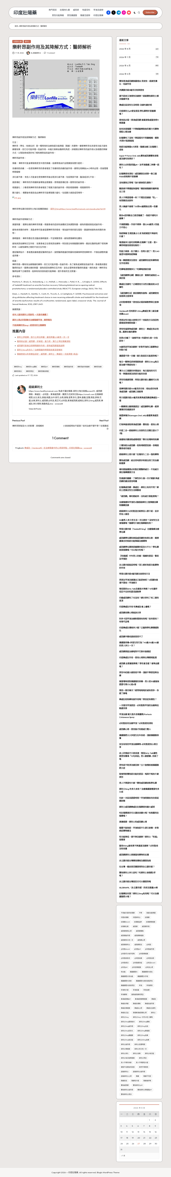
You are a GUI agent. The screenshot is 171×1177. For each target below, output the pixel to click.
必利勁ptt (137, 949)
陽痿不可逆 (147, 1076)
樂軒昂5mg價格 (31, 367)
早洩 (140, 985)
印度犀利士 (137, 917)
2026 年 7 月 (125, 57)
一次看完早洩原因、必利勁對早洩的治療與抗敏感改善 (139, 707)
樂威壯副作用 (149, 1003)
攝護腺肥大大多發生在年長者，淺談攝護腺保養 (139, 736)
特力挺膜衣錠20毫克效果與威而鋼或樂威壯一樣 (139, 399)
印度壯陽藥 (25, 12)
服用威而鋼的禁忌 (137, 994)
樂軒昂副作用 (68, 367)
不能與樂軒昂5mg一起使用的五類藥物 (29, 325)
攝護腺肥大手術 (142, 976)
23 (156, 1138)
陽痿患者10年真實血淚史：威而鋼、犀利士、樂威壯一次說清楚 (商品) (47, 354)
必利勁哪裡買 (143, 953)
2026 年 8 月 (125, 49)
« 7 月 (123, 1156)
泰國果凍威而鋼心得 (140, 1012)
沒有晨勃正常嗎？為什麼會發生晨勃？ (136, 182)
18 (127, 1138)
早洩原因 (149, 985)
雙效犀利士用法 (126, 1094)
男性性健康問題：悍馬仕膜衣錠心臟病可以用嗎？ (139, 381)
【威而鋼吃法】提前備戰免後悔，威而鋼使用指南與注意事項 (139, 294)
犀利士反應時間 (139, 1044)
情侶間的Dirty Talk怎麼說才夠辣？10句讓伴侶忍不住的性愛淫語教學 (138, 590)
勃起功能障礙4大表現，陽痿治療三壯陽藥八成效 (138, 148)
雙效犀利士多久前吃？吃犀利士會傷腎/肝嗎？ (137, 874)
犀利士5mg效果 (142, 1035)
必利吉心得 (149, 967)
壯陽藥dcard (125, 922)
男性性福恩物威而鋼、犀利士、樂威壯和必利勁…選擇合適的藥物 (139, 330)
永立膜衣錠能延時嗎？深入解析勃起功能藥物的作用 (139, 566)
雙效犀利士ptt (137, 1085)
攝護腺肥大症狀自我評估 (144, 981)
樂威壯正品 (125, 1012)
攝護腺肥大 (133, 972)
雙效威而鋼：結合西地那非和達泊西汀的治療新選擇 (139, 462)
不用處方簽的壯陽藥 (128, 913)
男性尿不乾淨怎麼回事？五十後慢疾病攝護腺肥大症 (139, 766)
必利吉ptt (124, 967)
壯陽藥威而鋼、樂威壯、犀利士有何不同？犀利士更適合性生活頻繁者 (139, 488)
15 (150, 1132)
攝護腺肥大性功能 (127, 976)
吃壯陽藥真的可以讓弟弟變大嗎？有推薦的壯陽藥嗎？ (139, 814)
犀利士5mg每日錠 (127, 1040)
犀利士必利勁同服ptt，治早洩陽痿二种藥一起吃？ (139, 166)
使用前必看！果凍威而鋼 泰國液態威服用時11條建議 (139, 121)
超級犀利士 (36, 387)
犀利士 (27, 41)
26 (133, 1143)
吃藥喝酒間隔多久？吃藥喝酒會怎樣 (135, 269)
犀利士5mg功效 (142, 1026)
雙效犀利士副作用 (127, 1090)
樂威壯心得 (138, 1008)
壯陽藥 (147, 917)
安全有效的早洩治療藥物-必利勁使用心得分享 (138, 745)
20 (138, 1138)
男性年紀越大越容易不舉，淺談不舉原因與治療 (139, 674)
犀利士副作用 (125, 1044)
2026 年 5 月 (124, 74)
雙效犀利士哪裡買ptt (144, 1090)
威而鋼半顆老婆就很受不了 (131, 636)
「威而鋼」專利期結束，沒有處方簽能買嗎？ (139, 496)
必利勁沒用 (150, 958)
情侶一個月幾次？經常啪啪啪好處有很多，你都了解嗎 (139, 692)
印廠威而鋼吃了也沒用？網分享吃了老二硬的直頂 (139, 599)
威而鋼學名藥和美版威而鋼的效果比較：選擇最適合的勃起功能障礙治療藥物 (139, 539)
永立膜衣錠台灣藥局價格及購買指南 (135, 860)
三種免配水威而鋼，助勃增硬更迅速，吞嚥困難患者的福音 (139, 447)
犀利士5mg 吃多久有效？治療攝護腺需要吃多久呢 (139, 790)
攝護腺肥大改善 (126, 981)
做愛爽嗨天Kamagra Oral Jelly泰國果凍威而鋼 (138, 417)
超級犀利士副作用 (139, 1071)
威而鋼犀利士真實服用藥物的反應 (134, 854)
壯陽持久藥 (17, 41)
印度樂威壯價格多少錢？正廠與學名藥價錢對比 (139, 629)
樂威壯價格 (137, 1003)
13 (138, 1132)
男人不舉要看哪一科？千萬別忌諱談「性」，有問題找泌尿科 (138, 199)
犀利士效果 (137, 1053)
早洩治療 (146, 990)
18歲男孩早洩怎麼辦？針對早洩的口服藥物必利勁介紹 (139, 348)
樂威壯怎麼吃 (151, 1008)
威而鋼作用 (145, 926)
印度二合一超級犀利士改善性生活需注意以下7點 (139, 432)
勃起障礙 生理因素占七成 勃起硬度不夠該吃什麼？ (138, 235)
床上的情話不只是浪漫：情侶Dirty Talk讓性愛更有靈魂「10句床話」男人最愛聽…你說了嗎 (138, 756)
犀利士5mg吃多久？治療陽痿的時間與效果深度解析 (39, 350)
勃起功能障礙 (151, 913)
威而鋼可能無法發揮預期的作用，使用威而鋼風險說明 (40, 345)
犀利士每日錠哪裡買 (128, 1058)
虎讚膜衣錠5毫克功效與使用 (131, 90)
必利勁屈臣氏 (125, 958)
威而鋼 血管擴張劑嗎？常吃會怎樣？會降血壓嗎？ (139, 665)
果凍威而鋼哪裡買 (141, 999)
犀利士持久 (125, 1053)
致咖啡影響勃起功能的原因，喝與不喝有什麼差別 (139, 775)
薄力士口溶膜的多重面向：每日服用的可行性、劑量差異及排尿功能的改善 (138, 372)
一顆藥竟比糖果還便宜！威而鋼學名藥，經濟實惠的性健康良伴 (139, 408)
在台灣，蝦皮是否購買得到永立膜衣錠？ (137, 866)
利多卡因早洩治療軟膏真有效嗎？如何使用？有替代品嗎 (139, 620)
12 (133, 1132)
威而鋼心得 (141, 940)
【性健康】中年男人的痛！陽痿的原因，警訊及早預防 (139, 557)
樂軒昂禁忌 (30, 371)
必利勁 (148, 944)
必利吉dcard (150, 963)
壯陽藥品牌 (138, 922)
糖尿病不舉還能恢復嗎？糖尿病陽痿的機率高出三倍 (139, 190)
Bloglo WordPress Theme (108, 1172)
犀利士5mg (125, 1017)
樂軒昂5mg (18, 367)
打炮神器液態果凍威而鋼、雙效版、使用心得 (139, 424)
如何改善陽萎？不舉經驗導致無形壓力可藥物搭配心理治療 (139, 130)
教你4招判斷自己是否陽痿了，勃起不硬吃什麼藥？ (138, 217)
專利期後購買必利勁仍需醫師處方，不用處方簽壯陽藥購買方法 (139, 471)
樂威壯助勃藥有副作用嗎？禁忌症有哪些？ (138, 699)
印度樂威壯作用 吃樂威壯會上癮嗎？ (135, 606)
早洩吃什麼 (125, 990)
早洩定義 (136, 990)
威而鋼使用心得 (126, 931)
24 (122, 1143)
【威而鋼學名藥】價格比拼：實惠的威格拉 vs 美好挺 (139, 276)
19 (133, 1138)
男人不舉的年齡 (126, 1062)
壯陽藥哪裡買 (150, 922)
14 (144, 1132)
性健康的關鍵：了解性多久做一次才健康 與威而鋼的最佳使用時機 (139, 479)
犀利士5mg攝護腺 (127, 1035)
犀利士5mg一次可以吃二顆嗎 (143, 1017)
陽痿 (137, 1076)
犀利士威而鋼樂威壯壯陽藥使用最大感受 (137, 807)
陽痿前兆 (124, 1081)
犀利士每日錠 (149, 1053)
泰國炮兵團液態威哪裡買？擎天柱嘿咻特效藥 (139, 439)
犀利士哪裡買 (125, 1049)
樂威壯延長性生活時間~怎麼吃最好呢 (135, 105)
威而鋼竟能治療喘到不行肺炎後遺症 (135, 651)
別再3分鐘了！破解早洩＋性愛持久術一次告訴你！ (138, 339)
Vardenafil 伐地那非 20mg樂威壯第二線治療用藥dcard (138, 312)
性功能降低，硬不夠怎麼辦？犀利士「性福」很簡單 (139, 838)
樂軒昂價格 (56, 367)
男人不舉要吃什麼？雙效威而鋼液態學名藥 (138, 783)
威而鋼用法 (138, 944)
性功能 (123, 972)
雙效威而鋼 (125, 1085)
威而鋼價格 (140, 931)
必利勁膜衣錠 (137, 963)
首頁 (16, 26)
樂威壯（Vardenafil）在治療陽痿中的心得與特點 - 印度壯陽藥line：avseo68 (58, 448)
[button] (150, 12)
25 (127, 1143)
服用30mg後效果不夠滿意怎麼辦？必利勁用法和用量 (138, 847)
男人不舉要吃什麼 (142, 1062)
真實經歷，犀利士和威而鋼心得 (133, 821)
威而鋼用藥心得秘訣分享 (130, 612)
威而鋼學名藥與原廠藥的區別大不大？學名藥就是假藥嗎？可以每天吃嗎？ (139, 548)
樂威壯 (153, 999)
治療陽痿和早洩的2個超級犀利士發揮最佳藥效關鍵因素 (138, 503)
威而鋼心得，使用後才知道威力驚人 (135, 729)
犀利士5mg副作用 (127, 1026)
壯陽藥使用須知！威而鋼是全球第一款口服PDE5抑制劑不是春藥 (138, 175)
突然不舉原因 (143, 1067)
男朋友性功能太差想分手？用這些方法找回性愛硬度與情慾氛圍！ (139, 321)
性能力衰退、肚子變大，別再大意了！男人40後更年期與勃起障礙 (139, 252)
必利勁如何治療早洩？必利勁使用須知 (136, 723)
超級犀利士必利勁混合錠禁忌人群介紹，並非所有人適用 (139, 512)
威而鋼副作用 (125, 935)
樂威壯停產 (125, 1003)
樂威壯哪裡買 (125, 1008)
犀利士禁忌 (143, 1058)
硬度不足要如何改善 (128, 1067)
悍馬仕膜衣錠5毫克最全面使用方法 (134, 574)
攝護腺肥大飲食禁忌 (128, 985)
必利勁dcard (125, 949)
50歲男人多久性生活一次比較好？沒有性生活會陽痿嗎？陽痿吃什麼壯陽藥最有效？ (139, 521)
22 (150, 1138)
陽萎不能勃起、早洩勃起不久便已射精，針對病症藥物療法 (139, 829)
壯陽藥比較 (125, 926)
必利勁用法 (125, 963)
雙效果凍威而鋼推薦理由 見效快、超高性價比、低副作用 (138, 82)
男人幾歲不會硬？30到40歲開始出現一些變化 (138, 208)
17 (121, 1138)
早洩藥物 (124, 994)
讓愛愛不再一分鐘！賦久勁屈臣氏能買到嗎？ (139, 356)
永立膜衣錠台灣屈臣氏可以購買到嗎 (135, 881)
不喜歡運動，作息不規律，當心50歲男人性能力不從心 (139, 226)
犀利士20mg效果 (143, 1040)
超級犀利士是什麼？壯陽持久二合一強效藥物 (139, 454)
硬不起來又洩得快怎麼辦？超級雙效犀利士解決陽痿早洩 (139, 97)
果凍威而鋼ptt (126, 999)
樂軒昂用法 (18, 371)
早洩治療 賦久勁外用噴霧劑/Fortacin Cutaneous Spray (135, 715)
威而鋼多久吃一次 (127, 940)
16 (156, 1132)
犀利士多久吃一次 (140, 1049)
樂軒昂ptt (44, 367)
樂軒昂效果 (98, 367)
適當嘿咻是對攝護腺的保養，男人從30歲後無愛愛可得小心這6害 (139, 683)
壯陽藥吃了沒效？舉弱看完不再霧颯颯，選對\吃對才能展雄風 (139, 139)
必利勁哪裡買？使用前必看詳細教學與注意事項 (139, 303)
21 (144, 1138)
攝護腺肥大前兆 (147, 972)
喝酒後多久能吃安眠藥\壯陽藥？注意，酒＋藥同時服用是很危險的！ (138, 243)
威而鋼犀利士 (125, 944)
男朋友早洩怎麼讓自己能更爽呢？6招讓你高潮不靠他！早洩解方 (138, 581)
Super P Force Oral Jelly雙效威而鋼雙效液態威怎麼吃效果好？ (139, 157)
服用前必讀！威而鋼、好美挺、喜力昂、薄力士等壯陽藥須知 (43, 341)
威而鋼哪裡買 (139, 935)
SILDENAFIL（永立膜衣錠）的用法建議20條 (138, 887)
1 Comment (51, 53)
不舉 (140, 913)
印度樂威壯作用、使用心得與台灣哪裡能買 (138, 657)
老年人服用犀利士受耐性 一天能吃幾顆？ (30, 314)
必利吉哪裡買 (136, 967)
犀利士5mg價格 (144, 1022)
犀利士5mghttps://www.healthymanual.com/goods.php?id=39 (78, 209)
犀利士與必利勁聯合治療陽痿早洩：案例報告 (32, 320)
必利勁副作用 (149, 949)
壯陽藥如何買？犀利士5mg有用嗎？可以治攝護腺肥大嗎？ (139, 895)
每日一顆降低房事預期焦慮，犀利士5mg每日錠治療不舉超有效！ (139, 363)
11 (127, 1132)
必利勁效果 (138, 958)
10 (121, 1132)
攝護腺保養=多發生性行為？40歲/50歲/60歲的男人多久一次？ (139, 644)
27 (138, 1143)
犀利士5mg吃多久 (127, 1031)
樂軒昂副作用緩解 (83, 367)
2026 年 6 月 (125, 65)
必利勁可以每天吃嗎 (128, 953)
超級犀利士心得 (126, 1076)
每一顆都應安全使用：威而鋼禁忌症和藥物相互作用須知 (139, 261)
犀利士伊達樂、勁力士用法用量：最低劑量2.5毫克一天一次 (43, 337)
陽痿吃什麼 (135, 1081)
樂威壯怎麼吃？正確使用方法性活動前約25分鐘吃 (139, 285)
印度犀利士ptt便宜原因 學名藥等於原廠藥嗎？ (137, 112)
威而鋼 (135, 926)
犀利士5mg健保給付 (128, 1022)
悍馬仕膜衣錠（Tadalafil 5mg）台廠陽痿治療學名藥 (139, 530)
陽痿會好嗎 (147, 1081)
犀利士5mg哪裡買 (143, 1031)
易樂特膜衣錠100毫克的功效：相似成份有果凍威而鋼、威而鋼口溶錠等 (138, 390)
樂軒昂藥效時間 (43, 371)
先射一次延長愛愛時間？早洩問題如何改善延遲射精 (139, 799)
